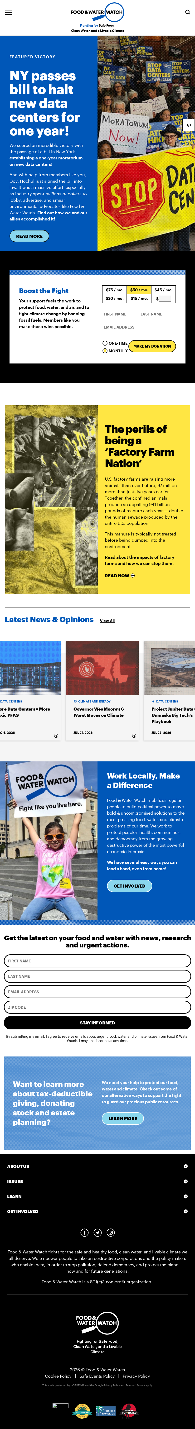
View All (107, 620)
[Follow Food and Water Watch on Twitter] (97, 1232)
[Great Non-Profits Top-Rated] (82, 1411)
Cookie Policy (58, 1376)
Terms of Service (135, 1385)
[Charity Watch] (129, 1411)
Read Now (117, 575)
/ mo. (115, 289)
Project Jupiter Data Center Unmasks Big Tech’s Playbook (102, 715)
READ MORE (29, 236)
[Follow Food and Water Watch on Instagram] (111, 1232)
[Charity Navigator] (106, 1411)
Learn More (122, 1118)
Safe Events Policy (97, 1376)
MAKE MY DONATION (152, 346)
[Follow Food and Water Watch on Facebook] (84, 1232)
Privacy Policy (136, 1376)
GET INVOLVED (130, 886)
